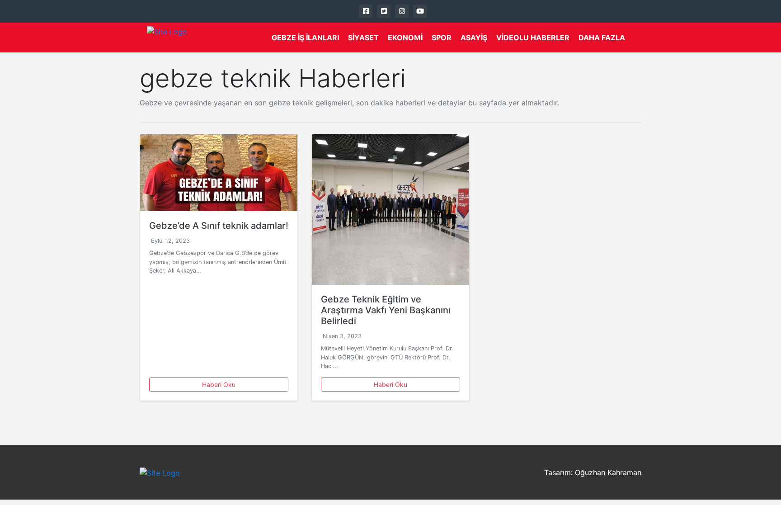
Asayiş (474, 37)
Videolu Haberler (532, 37)
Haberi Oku (218, 384)
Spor (442, 37)
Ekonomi (405, 37)
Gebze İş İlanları (305, 37)
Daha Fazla (602, 37)
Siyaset (363, 37)
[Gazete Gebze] (167, 37)
